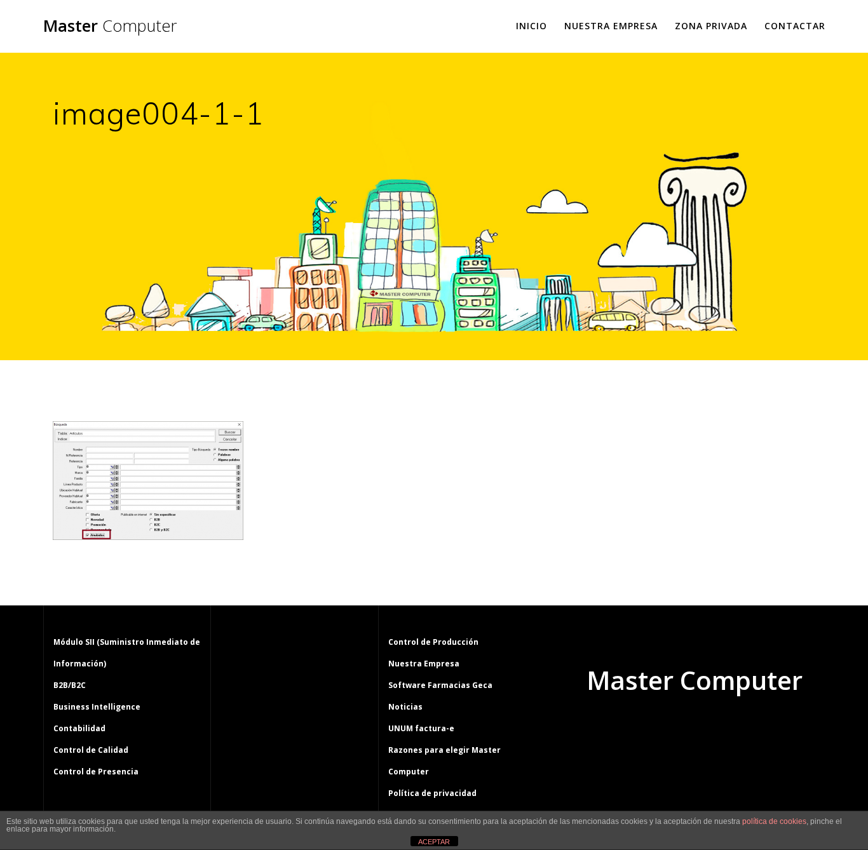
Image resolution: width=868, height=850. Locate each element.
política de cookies (774, 821)
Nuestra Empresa (611, 26)
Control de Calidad (90, 750)
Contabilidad (79, 728)
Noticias (405, 706)
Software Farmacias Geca (440, 685)
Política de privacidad (432, 793)
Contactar (794, 26)
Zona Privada (711, 26)
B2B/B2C (69, 685)
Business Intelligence (96, 706)
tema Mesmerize (731, 729)
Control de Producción (433, 642)
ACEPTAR (434, 842)
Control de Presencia (96, 771)
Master (110, 26)
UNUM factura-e (421, 728)
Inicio (531, 26)
